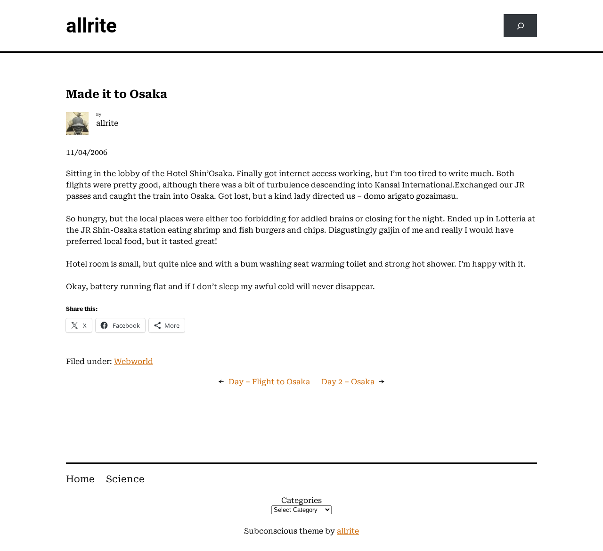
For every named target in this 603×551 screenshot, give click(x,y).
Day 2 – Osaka (348, 381)
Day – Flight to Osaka (269, 381)
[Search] (520, 25)
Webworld (133, 361)
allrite (91, 25)
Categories (301, 500)
